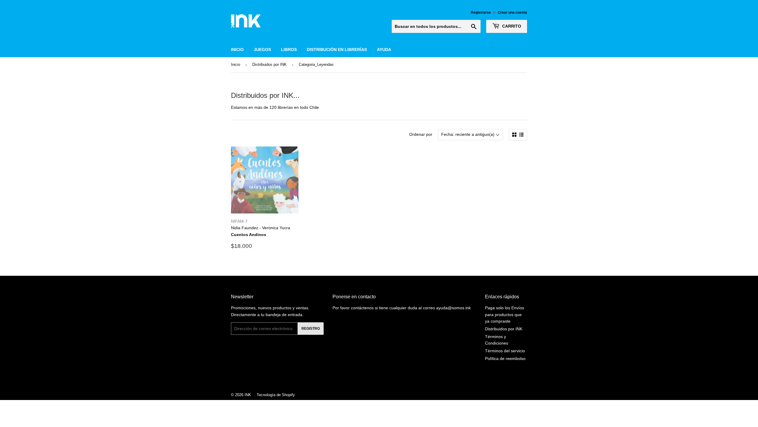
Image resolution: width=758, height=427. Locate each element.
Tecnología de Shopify (276, 395)
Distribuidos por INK (269, 64)
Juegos (262, 49)
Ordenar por (420, 134)
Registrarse (481, 12)
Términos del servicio (505, 350)
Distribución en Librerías (337, 49)
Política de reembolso (505, 358)
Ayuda (384, 49)
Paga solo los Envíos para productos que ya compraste (504, 314)
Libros (289, 49)
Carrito (511, 26)
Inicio (237, 49)
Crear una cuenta (512, 12)
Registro (310, 328)
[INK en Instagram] (377, 379)
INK (248, 395)
